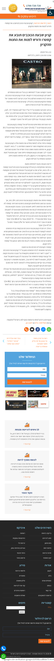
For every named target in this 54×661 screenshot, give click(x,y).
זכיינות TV (21, 543)
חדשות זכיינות (20, 571)
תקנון (49, 571)
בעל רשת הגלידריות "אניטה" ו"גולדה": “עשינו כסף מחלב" (13, 341)
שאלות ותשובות (19, 595)
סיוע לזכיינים (47, 538)
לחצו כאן (29, 323)
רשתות (22, 533)
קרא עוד (27, 444)
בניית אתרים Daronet (12, 656)
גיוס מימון (48, 543)
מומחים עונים (46, 580)
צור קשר (48, 590)
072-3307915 (41, 323)
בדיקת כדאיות (46, 533)
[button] (50, 12)
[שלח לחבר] (32, 329)
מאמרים (22, 576)
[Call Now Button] (3, 648)
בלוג (49, 576)
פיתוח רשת (47, 548)
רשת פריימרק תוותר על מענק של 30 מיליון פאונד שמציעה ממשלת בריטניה (39, 342)
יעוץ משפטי (47, 558)
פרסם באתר (21, 558)
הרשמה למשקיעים (44, 595)
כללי (49, 607)
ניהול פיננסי (21, 553)
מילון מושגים (21, 580)
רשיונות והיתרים (19, 590)
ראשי (49, 23)
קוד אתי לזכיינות (19, 585)
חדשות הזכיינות (40, 23)
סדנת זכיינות (46, 553)
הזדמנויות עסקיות (19, 538)
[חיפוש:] (15, 607)
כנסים (49, 585)
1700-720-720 (33, 5)
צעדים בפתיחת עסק (18, 548)
